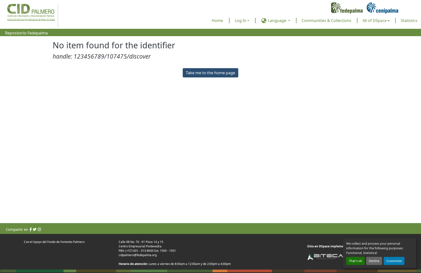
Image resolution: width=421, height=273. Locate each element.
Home (217, 20)
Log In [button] (241, 20)
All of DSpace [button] (375, 20)
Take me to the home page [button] (210, 72)
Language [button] (277, 20)
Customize (394, 261)
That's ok (355, 261)
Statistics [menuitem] (409, 20)
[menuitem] (376, 20)
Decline (374, 261)
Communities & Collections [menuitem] (326, 20)
